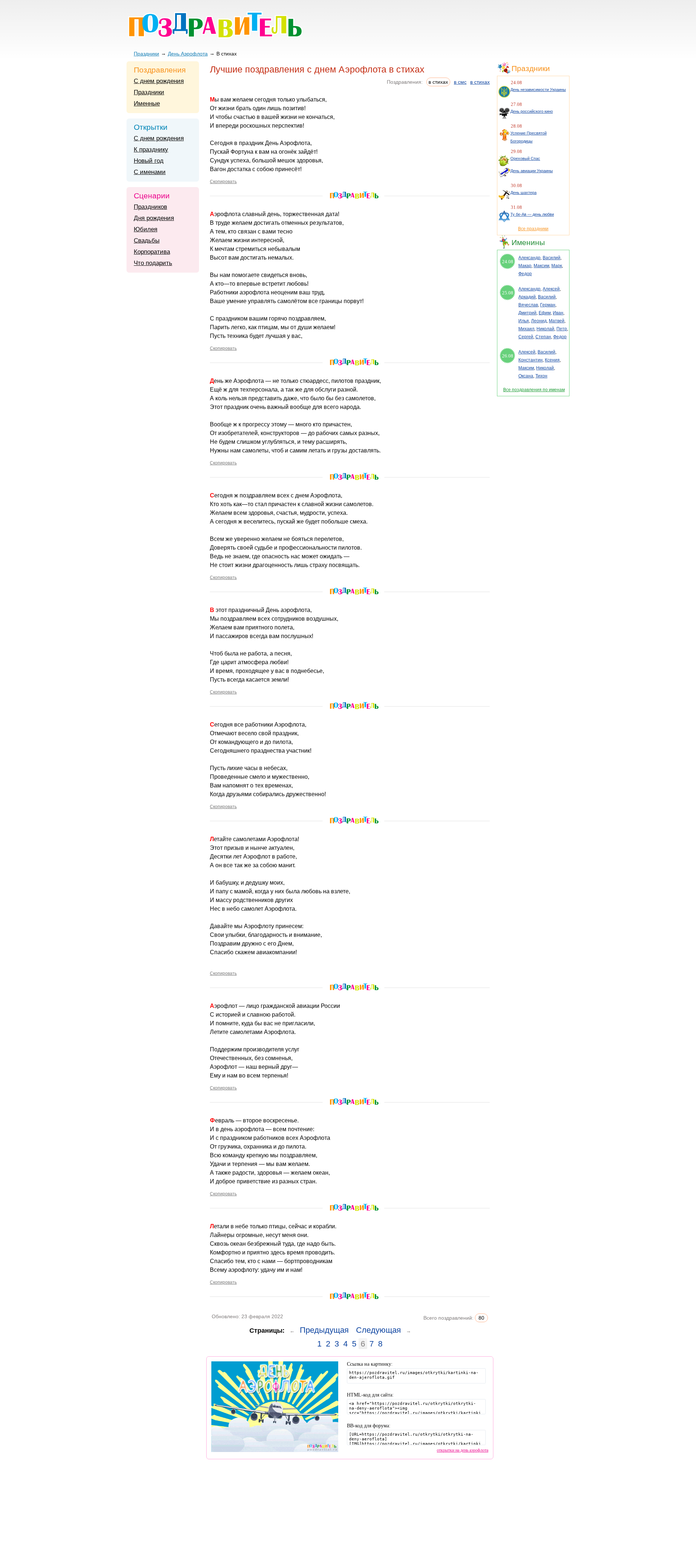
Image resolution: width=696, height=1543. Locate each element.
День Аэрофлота (188, 54)
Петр (561, 328)
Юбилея (145, 229)
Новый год (148, 160)
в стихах (480, 82)
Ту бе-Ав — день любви (532, 214)
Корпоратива (152, 251)
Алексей (551, 288)
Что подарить (153, 263)
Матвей (556, 320)
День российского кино (531, 111)
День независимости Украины (538, 89)
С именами (150, 172)
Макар (524, 265)
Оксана (525, 375)
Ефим (545, 312)
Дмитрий (527, 312)
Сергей (525, 336)
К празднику (151, 149)
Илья (523, 320)
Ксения (552, 360)
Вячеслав (528, 304)
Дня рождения (154, 218)
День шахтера (523, 192)
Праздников (150, 206)
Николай (545, 328)
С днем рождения (159, 81)
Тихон (541, 375)
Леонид (539, 320)
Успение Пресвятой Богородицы (528, 137)
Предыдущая (324, 1330)
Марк (556, 265)
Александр (529, 257)
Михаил (526, 328)
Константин (530, 360)
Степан (543, 336)
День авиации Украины (531, 171)
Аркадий (527, 296)
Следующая (378, 1330)
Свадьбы (147, 240)
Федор (525, 273)
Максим (541, 265)
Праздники (146, 54)
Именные (147, 103)
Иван (558, 312)
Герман (547, 304)
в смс (460, 82)
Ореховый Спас (525, 158)
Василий (551, 257)
